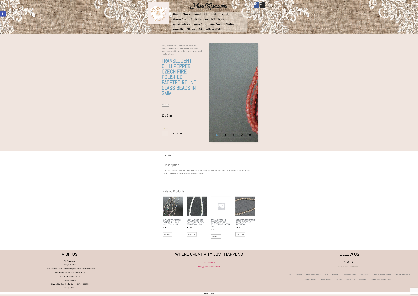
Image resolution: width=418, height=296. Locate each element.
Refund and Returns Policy (210, 29)
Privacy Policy (209, 293)
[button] (3, 14)
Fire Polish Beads (185, 48)
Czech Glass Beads (181, 24)
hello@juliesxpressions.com (209, 267)
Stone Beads (215, 24)
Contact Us (178, 29)
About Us (225, 14)
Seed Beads (196, 19)
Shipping (190, 29)
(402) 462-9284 (209, 262)
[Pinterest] (348, 262)
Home (176, 14)
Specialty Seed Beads (214, 19)
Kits (215, 14)
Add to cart (177, 133)
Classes (186, 14)
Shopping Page (179, 19)
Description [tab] (168, 155)
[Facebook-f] (344, 262)
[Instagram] (352, 262)
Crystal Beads (200, 24)
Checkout (230, 24)
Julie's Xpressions (209, 5)
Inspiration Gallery (201, 14)
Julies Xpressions (171, 45)
